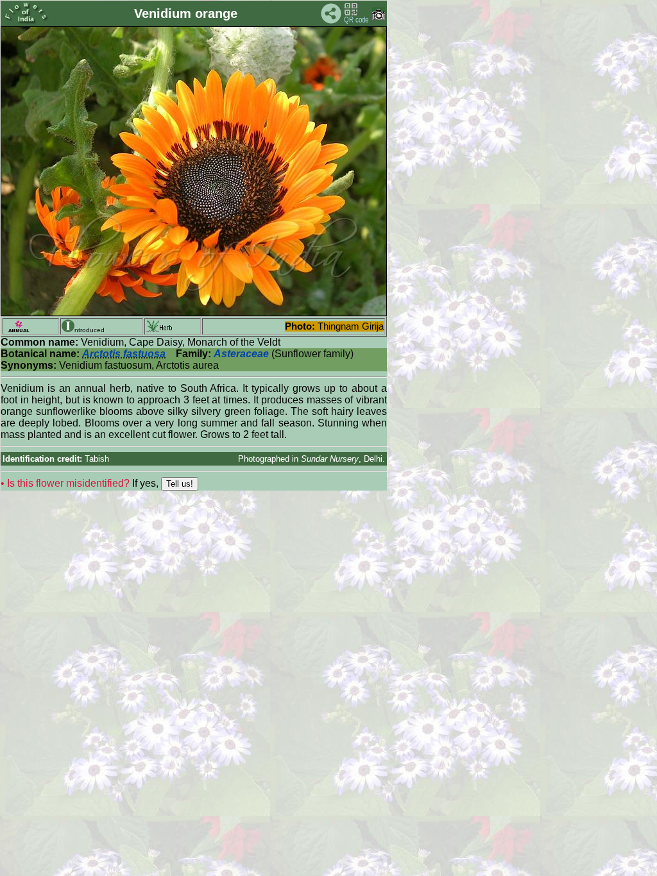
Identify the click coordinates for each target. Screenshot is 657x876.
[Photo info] (378, 17)
